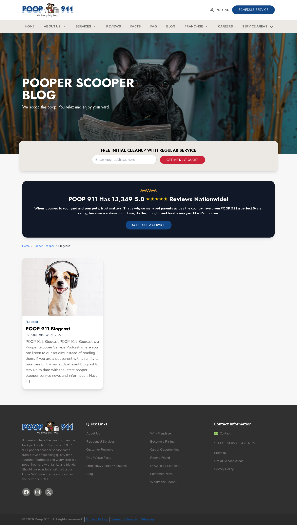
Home (29, 26)
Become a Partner (163, 441)
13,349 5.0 (139, 199)
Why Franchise (160, 433)
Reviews (113, 26)
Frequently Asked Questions (106, 466)
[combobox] (124, 159)
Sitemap (220, 453)
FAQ (153, 26)
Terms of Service (124, 519)
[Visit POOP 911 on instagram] (38, 492)
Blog (170, 26)
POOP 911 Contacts (164, 466)
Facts (135, 26)
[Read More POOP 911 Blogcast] (62, 287)
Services (83, 26)
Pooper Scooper (44, 246)
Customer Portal (161, 474)
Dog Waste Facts (98, 458)
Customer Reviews (99, 449)
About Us (93, 433)
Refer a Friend (160, 458)
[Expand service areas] (271, 26)
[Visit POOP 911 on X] (49, 492)
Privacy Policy (224, 469)
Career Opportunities (164, 449)
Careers (225, 26)
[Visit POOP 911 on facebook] (26, 492)
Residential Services (100, 441)
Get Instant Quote (182, 160)
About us (52, 26)
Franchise (194, 26)
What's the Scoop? (163, 482)
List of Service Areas (228, 461)
